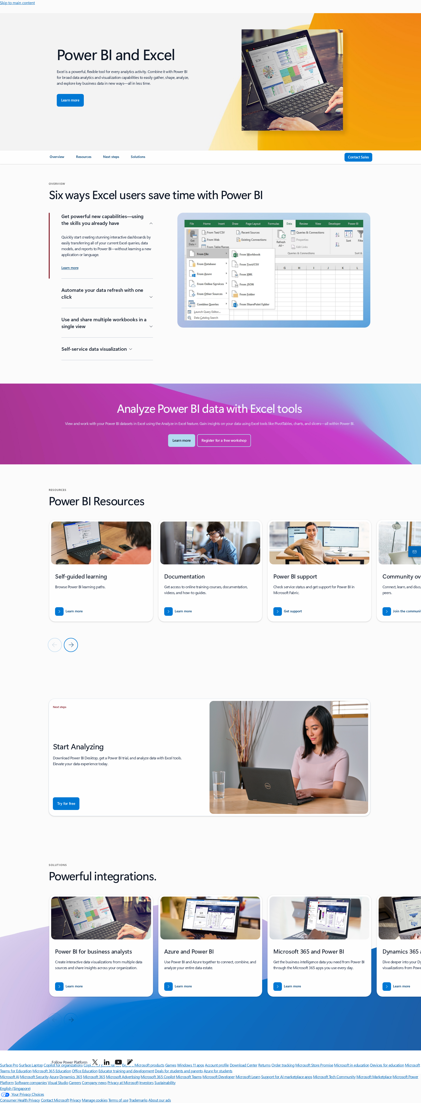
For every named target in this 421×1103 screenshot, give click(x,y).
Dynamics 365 (70, 1076)
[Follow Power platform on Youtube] (118, 1062)
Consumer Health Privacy (20, 1100)
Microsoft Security (34, 1076)
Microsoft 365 (94, 1076)
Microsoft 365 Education (51, 1070)
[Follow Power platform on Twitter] (95, 1062)
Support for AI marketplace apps (286, 1076)
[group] (101, 570)
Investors (146, 1082)
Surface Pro (9, 1064)
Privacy (75, 1100)
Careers (75, 1082)
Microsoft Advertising (123, 1076)
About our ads (159, 1100)
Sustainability (164, 1082)
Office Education (84, 1070)
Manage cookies (94, 1100)
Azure (54, 1076)
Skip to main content (17, 2)
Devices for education (387, 1064)
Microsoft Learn (248, 1076)
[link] (57, 158)
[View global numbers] (413, 551)
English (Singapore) (15, 1088)
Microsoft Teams (189, 1076)
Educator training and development (126, 1070)
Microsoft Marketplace (374, 1076)
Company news (94, 1082)
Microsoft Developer (218, 1076)
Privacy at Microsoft (122, 1082)
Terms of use (118, 1100)
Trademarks (138, 1100)
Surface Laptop (31, 1064)
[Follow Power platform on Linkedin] (107, 1062)
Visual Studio (58, 1082)
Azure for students (218, 1070)
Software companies (31, 1082)
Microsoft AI (9, 1076)
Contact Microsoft (55, 1100)
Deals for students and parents (179, 1070)
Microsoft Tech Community (334, 1076)
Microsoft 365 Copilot (158, 1076)
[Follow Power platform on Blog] (130, 1062)
